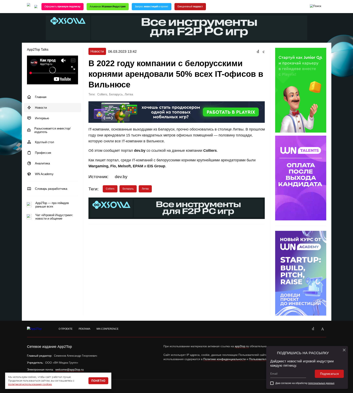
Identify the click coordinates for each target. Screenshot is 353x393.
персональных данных (321, 383)
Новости (41, 107)
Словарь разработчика (51, 188)
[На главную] (28, 6)
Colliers (102, 94)
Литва (129, 94)
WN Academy (44, 174)
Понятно (98, 380)
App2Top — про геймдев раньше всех (52, 204)
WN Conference (107, 328)
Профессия (43, 152)
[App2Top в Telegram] (322, 329)
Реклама (84, 328)
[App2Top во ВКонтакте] (313, 329)
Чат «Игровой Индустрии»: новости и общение (54, 216)
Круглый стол (44, 142)
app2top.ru (242, 346)
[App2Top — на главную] (38, 329)
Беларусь (116, 94)
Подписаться (329, 373)
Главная (40, 97)
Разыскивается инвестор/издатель (52, 130)
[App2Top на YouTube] (303, 329)
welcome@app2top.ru (69, 369)
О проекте (66, 328)
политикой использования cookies (30, 384)
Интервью (42, 118)
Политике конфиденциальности (224, 359)
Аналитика (42, 163)
